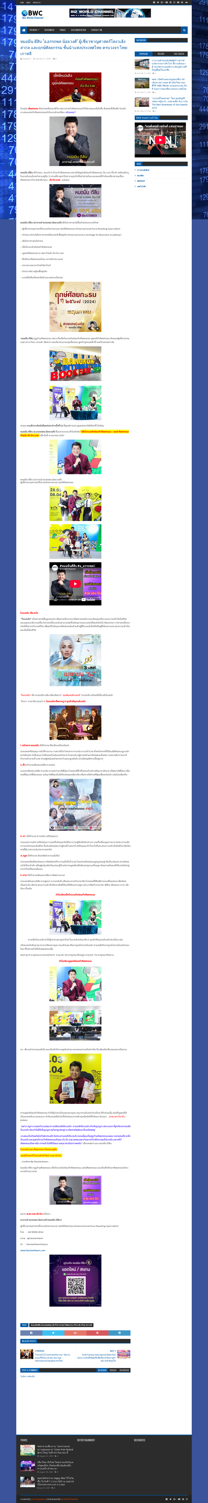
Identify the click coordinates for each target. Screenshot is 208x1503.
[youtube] (166, 2)
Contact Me (96, 30)
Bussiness (49, 30)
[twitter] (158, 2)
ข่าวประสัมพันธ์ (143, 170)
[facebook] (154, 2)
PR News (33, 30)
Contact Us (36, 2)
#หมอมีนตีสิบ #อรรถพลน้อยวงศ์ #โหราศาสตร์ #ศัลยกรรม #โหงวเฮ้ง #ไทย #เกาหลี (61, 1325)
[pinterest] (170, 2)
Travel (62, 30)
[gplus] (162, 2)
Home (22, 2)
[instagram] (174, 2)
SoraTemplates (38, 1499)
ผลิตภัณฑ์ (141, 181)
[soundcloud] (186, 2)
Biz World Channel (69, 1499)
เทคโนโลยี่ (141, 187)
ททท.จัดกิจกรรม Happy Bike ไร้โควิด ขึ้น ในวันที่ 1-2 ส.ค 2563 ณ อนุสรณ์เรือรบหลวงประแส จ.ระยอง (55, 1481)
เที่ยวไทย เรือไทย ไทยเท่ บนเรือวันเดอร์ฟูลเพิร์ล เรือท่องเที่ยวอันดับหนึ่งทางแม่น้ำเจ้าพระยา (55, 1465)
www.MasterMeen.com (32, 1250)
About (28, 2)
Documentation (78, 30)
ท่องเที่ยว (140, 176)
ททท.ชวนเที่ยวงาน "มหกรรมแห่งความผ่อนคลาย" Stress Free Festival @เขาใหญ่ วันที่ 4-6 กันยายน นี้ (55, 1449)
